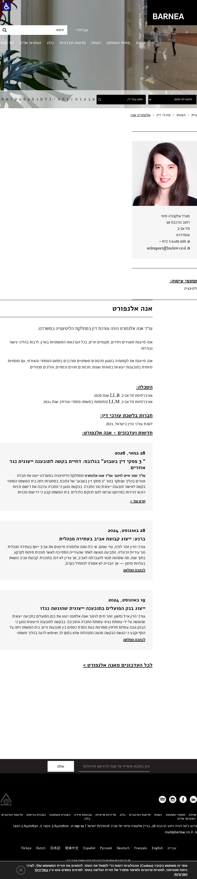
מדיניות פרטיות (105, 814)
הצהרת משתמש (59, 814)
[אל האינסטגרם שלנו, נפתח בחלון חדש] (172, 799)
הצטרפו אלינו (30, 42)
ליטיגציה (190, 289)
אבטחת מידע (83, 814)
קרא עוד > (137, 501)
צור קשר (7, 42)
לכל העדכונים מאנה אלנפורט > (118, 665)
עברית (83, 30)
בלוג (50, 42)
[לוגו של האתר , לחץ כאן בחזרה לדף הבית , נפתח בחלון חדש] (162, 799)
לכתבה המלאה (134, 570)
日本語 (55, 848)
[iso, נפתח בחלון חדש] (6, 804)
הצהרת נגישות (36, 814)
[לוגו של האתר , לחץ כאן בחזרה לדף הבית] (172, 12)
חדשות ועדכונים (73, 42)
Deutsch (123, 848)
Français (140, 848)
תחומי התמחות (118, 42)
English (157, 848)
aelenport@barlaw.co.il (166, 248)
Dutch (40, 848)
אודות (140, 42)
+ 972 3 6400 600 (172, 241)
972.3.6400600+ (56, 825)
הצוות (96, 42)
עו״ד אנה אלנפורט (98, 475)
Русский (106, 848)
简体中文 (72, 848)
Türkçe (26, 848)
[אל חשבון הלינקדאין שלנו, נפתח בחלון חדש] (193, 799)
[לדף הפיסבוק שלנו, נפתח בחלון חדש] (183, 799)
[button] (6, 6)
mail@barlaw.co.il (179, 832)
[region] (98, 115)
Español (89, 848)
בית (194, 115)
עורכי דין (163, 115)
